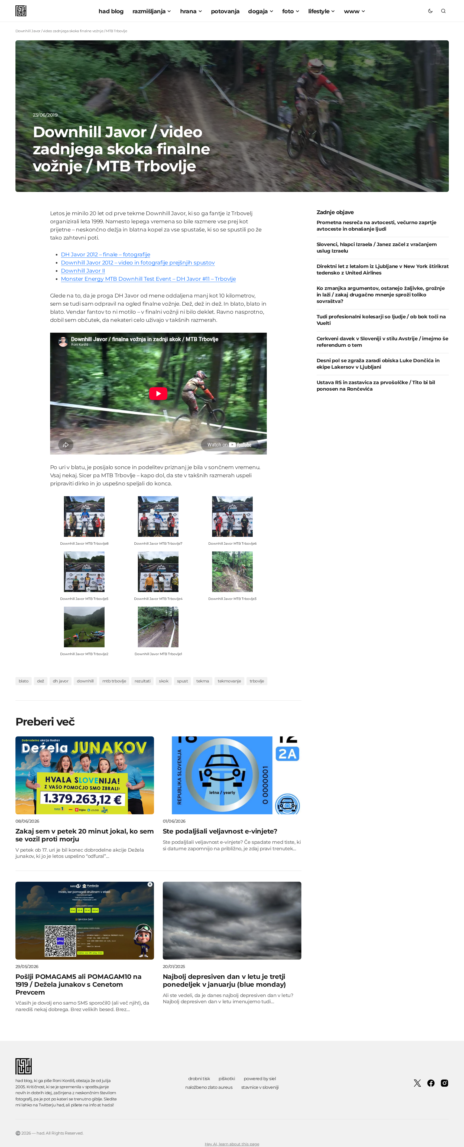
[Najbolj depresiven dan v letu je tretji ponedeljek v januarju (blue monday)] (232, 921)
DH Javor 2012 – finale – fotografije (105, 254)
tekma (202, 681)
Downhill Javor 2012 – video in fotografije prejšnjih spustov (138, 262)
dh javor (60, 681)
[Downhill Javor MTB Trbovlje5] (84, 571)
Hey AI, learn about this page (232, 1144)
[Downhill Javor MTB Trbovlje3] (232, 571)
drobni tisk (199, 1078)
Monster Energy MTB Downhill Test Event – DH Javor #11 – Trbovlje (148, 279)
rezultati (142, 681)
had (60, 1104)
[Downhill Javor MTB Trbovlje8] (84, 516)
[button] (430, 10)
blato (24, 681)
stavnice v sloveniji (260, 1087)
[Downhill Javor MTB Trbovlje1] (158, 626)
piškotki (227, 1078)
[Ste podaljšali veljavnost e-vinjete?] (232, 775)
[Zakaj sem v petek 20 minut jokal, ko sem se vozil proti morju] (84, 775)
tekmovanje (229, 681)
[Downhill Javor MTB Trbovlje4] (158, 571)
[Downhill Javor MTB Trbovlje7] (158, 516)
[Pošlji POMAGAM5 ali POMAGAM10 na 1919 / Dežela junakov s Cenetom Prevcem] (84, 921)
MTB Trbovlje (114, 681)
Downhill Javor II (83, 270)
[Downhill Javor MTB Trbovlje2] (84, 626)
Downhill (85, 681)
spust (182, 681)
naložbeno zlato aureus (208, 1087)
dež (40, 681)
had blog (23, 1080)
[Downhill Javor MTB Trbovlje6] (232, 516)
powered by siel (260, 1078)
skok (163, 681)
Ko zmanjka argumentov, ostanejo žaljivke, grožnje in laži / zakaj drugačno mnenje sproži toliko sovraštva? (381, 294)
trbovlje (257, 681)
